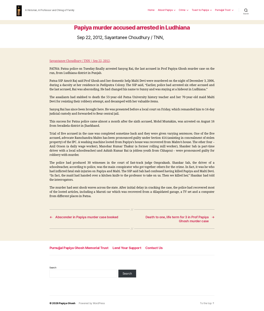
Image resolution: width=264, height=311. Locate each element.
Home (151, 10)
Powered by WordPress (92, 303)
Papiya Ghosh (67, 303)
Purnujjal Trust (223, 10)
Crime (182, 10)
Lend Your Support (126, 248)
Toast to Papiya (200, 10)
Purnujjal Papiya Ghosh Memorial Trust (79, 248)
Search (53, 267)
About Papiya (165, 10)
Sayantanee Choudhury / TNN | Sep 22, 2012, (80, 61)
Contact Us (154, 248)
